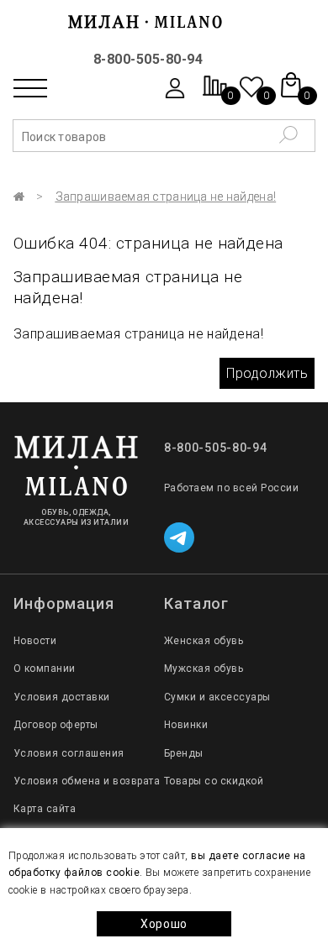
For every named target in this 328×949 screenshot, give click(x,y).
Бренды (184, 753)
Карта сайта (44, 809)
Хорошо (164, 924)
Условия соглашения (68, 753)
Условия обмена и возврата (86, 781)
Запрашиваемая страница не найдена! (166, 196)
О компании (44, 668)
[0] (215, 94)
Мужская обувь (203, 668)
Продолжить (267, 373)
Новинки (186, 725)
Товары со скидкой (213, 781)
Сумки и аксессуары (217, 697)
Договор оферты (55, 725)
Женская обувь (203, 641)
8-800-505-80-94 (148, 59)
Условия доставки (61, 697)
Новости (34, 641)
